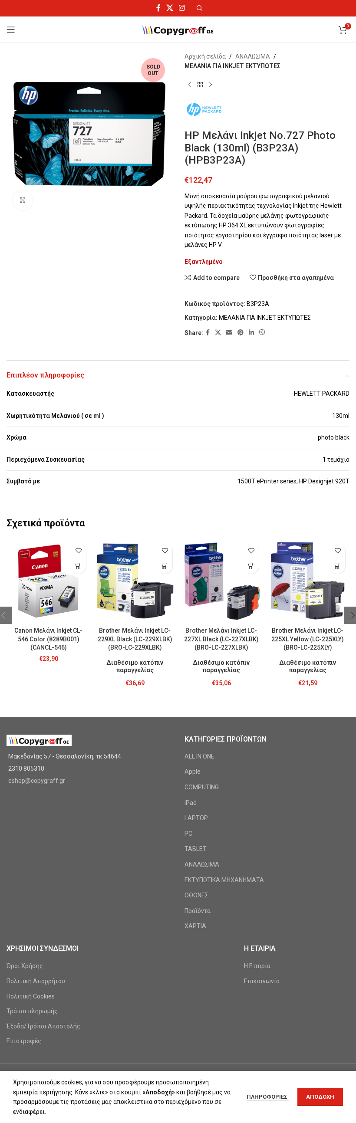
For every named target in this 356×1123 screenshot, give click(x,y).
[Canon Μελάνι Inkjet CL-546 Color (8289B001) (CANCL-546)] (48, 581)
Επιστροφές (24, 1041)
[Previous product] (190, 85)
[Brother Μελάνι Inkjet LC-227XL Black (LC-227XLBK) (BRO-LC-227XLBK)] (221, 581)
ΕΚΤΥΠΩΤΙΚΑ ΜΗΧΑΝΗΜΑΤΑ (224, 880)
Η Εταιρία (257, 965)
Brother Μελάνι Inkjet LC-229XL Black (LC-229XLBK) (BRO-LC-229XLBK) (135, 639)
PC (188, 833)
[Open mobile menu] (11, 29)
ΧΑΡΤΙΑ (195, 926)
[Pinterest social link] (240, 332)
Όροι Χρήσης (25, 965)
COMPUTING (202, 787)
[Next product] (210, 85)
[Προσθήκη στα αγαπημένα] (78, 550)
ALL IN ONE (199, 756)
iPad (191, 802)
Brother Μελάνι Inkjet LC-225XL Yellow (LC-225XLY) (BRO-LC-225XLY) (307, 639)
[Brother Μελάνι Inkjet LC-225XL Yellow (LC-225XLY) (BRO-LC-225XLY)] (307, 581)
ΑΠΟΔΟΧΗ (320, 1096)
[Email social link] (229, 332)
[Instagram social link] (182, 8)
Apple (193, 771)
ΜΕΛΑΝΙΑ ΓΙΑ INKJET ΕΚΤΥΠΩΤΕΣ (232, 65)
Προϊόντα (198, 910)
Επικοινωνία (262, 981)
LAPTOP (196, 817)
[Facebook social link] (158, 8)
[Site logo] (178, 29)
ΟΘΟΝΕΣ (196, 895)
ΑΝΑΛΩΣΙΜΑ (252, 56)
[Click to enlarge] (23, 200)
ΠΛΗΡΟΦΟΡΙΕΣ (268, 1096)
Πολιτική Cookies (31, 996)
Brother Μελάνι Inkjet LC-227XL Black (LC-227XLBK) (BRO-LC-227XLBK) (221, 639)
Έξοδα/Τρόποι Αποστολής (43, 1026)
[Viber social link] (262, 332)
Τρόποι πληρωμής (32, 1011)
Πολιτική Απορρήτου (36, 981)
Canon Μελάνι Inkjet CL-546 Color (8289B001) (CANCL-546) (48, 639)
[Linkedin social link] (251, 332)
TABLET (196, 848)
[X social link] (169, 8)
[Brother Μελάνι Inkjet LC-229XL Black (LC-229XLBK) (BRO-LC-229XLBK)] (135, 581)
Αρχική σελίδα (205, 56)
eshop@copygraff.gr (36, 780)
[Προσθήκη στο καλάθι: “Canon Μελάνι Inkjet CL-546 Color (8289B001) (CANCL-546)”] (78, 566)
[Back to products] (200, 85)
